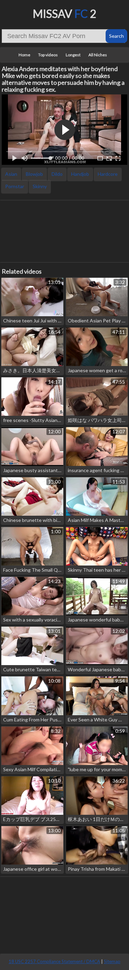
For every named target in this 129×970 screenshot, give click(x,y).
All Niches (97, 54)
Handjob (80, 174)
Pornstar (14, 186)
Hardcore (108, 174)
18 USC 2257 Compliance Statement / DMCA (54, 961)
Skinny (40, 186)
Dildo (57, 174)
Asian (11, 174)
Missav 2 (64, 13)
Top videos (48, 54)
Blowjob (34, 174)
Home (24, 54)
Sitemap (112, 961)
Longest (73, 54)
